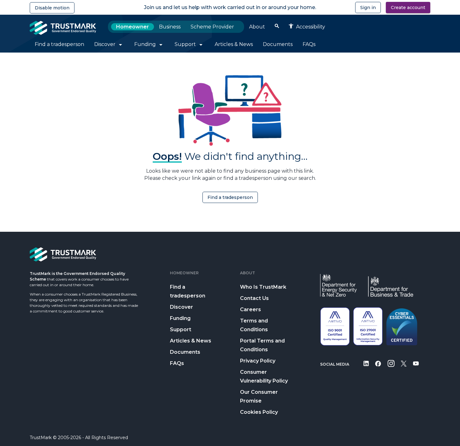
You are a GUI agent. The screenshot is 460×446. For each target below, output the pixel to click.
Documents (185, 352)
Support (180, 329)
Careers (250, 309)
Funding (180, 318)
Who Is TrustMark (263, 287)
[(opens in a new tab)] (366, 368)
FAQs (177, 363)
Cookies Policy (259, 412)
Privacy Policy (257, 361)
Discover (181, 307)
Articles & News (190, 341)
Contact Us (254, 298)
